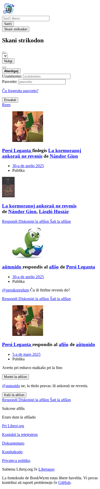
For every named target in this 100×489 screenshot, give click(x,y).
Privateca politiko (16, 460)
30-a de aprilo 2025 (28, 166)
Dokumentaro (13, 443)
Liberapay (46, 469)
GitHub (64, 482)
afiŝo (54, 267)
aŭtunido (85, 344)
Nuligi (8, 61)
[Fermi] (4, 52)
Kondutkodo (12, 452)
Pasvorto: (9, 81)
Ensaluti (10, 100)
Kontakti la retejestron (20, 434)
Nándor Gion (64, 156)
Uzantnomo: (12, 76)
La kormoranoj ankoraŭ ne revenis (41, 153)
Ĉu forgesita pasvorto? (20, 91)
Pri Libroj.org (13, 426)
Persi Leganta (80, 267)
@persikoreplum (15, 290)
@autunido (11, 386)
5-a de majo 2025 (26, 354)
